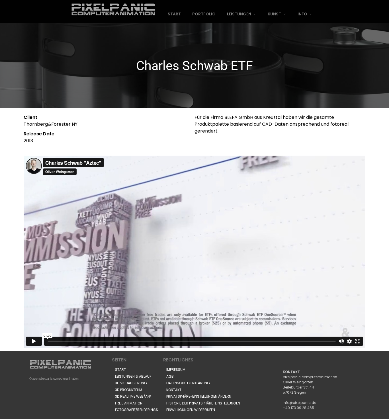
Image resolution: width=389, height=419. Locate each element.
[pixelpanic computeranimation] (113, 9)
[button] (199, 396)
